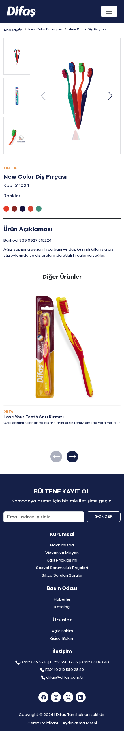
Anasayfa (12, 30)
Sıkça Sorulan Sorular (62, 575)
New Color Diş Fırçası (45, 29)
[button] (110, 96)
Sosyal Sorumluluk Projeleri (62, 568)
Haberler (62, 599)
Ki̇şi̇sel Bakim (62, 639)
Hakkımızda (62, 545)
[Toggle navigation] (109, 11)
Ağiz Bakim (62, 631)
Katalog (62, 607)
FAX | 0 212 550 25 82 (64, 670)
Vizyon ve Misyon (62, 553)
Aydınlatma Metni (80, 723)
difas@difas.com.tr (64, 677)
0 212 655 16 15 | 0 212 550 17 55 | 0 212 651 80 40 (64, 662)
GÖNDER (103, 517)
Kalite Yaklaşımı (62, 560)
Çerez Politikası (42, 723)
